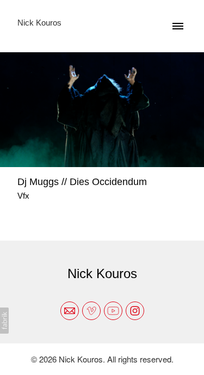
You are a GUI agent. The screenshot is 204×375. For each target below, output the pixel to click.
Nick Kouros (102, 273)
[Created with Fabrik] (4, 321)
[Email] (69, 311)
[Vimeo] (91, 311)
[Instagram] (135, 311)
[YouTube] (113, 311)
